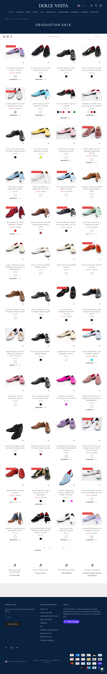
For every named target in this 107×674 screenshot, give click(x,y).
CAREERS (43, 623)
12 (63, 548)
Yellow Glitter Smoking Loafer (41, 150)
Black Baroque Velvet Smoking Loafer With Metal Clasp (41, 531)
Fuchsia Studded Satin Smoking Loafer (66, 397)
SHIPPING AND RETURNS (49, 630)
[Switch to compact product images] (11, 36)
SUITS (11, 12)
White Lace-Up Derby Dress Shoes (40, 266)
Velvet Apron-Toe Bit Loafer (66, 105)
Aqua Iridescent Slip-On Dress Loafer (91, 352)
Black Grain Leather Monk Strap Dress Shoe (91, 312)
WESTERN (94, 12)
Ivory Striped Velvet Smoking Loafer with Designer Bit (15, 267)
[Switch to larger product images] (4, 36)
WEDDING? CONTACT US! (49, 616)
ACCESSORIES (63, 12)
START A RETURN (46, 613)
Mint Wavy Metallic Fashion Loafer (92, 223)
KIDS (42, 12)
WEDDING (75, 12)
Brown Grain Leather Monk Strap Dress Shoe (40, 225)
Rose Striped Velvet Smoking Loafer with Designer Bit (91, 398)
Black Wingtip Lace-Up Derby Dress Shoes (40, 311)
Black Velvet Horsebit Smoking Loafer (66, 312)
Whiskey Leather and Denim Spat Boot (15, 529)
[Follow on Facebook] (6, 648)
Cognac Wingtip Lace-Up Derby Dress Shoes (15, 311)
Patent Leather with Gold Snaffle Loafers (92, 105)
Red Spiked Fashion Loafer (15, 491)
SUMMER (84, 12)
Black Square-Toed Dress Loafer (66, 69)
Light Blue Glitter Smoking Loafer (40, 105)
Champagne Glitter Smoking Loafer (66, 352)
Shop (13, 19)
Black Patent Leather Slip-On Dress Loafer (92, 69)
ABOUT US (44, 609)
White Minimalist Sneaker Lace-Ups (41, 188)
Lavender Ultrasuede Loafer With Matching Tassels (66, 448)
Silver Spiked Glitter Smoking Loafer (15, 105)
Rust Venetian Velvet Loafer (92, 266)
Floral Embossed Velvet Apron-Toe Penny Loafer (66, 493)
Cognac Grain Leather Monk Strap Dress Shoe (92, 189)
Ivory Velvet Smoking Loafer (66, 266)
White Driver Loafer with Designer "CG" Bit (92, 491)
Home (7, 19)
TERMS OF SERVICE (47, 640)
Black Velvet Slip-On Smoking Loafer (40, 69)
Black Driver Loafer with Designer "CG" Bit (66, 223)
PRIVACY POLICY (46, 637)
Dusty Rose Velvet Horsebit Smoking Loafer (91, 151)
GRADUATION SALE (23, 19)
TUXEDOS (20, 12)
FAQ (41, 626)
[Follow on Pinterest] (17, 648)
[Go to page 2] (69, 548)
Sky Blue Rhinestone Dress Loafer (66, 188)
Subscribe (13, 624)
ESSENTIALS (51, 12)
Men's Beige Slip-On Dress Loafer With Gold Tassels (15, 354)
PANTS (35, 12)
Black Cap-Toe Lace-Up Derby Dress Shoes (15, 150)
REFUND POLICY (46, 633)
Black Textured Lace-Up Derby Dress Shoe (15, 447)
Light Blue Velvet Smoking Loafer (15, 188)
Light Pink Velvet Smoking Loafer (15, 397)
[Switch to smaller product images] (8, 36)
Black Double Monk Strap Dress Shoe (41, 397)
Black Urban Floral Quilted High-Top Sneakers (41, 493)
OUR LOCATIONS (46, 619)
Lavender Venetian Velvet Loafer (15, 69)
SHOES (28, 12)
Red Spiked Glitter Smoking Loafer (15, 223)
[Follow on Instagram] (11, 648)
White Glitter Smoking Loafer (66, 529)
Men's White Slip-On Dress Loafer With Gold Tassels (92, 448)
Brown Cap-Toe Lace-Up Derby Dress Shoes (40, 447)
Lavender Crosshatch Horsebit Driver (92, 529)
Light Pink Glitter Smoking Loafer (66, 150)
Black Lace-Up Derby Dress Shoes (40, 352)
